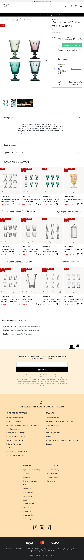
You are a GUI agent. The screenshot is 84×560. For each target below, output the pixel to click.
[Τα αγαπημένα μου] (71, 5)
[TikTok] (48, 527)
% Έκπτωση (27, 485)
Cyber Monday (28, 515)
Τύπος (49, 485)
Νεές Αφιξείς (27, 488)
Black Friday (27, 511)
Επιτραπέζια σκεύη (7, 19)
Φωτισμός (49, 429)
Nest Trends (27, 507)
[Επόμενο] (46, 61)
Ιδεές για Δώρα (28, 504)
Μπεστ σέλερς (28, 492)
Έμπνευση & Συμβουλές (31, 470)
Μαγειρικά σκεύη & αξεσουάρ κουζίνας (60, 421)
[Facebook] (35, 527)
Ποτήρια (17, 19)
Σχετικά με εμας (53, 470)
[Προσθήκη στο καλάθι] (18, 204)
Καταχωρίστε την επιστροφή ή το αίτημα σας (22, 425)
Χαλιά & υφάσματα (53, 433)
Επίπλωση (49, 436)
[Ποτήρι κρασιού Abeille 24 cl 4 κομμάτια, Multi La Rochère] (25, 60)
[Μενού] (81, 5)
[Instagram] (42, 527)
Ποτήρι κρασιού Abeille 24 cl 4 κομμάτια (14, 21)
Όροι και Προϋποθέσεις (14, 440)
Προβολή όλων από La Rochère (68, 212)
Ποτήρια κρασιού (26, 19)
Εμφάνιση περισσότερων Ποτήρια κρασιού (18, 334)
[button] (56, 32)
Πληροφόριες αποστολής (15, 433)
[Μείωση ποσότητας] (53, 45)
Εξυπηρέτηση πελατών (14, 417)
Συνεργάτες (51, 481)
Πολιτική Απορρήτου (13, 444)
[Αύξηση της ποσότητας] (59, 45)
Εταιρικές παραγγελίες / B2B (16, 451)
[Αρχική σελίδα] (5, 5)
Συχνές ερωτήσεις (13, 429)
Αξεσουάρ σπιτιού (52, 425)
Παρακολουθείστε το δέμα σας (17, 436)
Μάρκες (26, 473)
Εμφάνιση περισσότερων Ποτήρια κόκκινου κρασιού (21, 326)
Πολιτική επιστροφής (13, 421)
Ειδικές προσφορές (30, 481)
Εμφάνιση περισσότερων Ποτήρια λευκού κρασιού (21, 330)
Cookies (9, 448)
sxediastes (27, 477)
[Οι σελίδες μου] (66, 5)
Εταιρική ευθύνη (52, 473)
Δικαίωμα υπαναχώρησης (15, 455)
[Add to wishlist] (14, 204)
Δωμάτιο (26, 500)
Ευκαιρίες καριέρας (54, 477)
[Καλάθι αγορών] (76, 5)
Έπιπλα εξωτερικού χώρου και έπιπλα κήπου (62, 440)
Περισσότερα (76, 69)
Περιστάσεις (27, 496)
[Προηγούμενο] (4, 61)
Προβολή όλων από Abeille (70, 261)
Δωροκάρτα (50, 444)
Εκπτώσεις (27, 519)
